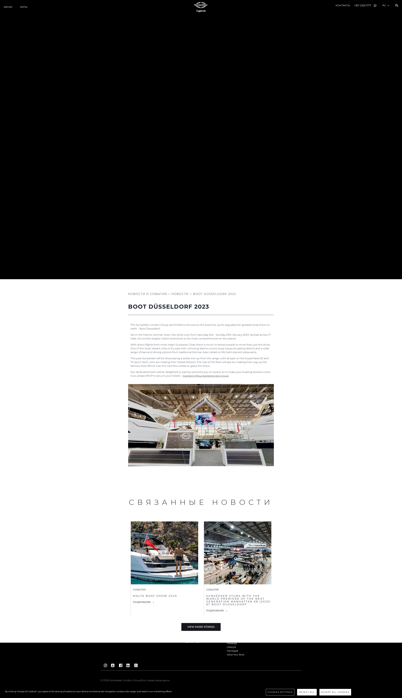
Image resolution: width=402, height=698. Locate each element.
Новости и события (147, 294)
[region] (201, 692)
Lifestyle (231, 647)
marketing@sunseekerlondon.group (205, 375)
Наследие (232, 650)
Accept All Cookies (335, 692)
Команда (232, 643)
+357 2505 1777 (362, 5)
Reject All (307, 692)
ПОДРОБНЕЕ (142, 602)
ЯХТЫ (23, 7)
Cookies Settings (280, 692)
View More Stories (201, 626)
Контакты (343, 5)
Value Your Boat (235, 654)
